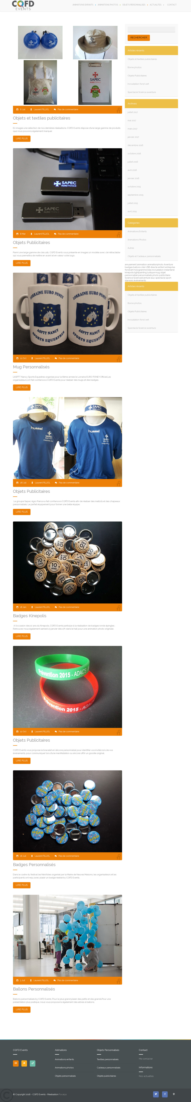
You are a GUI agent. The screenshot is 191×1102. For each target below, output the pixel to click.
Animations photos (64, 1067)
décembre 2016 (135, 145)
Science (129, 278)
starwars (129, 280)
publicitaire (164, 275)
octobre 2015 (134, 186)
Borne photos (134, 67)
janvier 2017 (133, 137)
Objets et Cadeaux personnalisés (144, 256)
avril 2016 (132, 170)
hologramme (140, 270)
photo (155, 275)
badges (129, 267)
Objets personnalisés (65, 1076)
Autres (131, 248)
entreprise (170, 267)
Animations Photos (137, 239)
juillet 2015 (133, 203)
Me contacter (146, 1058)
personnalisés (145, 275)
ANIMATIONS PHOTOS (108, 5)
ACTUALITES (155, 5)
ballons (137, 267)
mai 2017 (132, 120)
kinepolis (129, 272)
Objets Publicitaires (137, 75)
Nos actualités (146, 1076)
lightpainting (140, 272)
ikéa (149, 270)
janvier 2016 (133, 178)
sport (168, 278)
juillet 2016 (133, 162)
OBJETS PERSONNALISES (133, 5)
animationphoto (155, 264)
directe (153, 267)
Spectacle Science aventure (142, 92)
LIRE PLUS (22, 138)
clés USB (145, 267)
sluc (153, 278)
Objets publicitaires (106, 1076)
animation (142, 264)
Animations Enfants (137, 231)
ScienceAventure (141, 278)
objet (163, 272)
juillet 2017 (133, 112)
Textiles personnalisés (107, 1059)
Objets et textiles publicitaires (142, 59)
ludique (151, 272)
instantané (169, 270)
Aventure (168, 264)
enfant (161, 267)
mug (157, 272)
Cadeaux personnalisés (108, 1067)
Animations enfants (64, 1059)
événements (140, 280)
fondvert (129, 270)
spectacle (160, 278)
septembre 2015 (135, 195)
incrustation (158, 270)
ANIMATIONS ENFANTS (83, 5)
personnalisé (131, 275)
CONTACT (172, 5)
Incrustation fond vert (138, 84)
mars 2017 (132, 129)
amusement (130, 264)
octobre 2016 (134, 153)
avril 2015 (132, 211)
